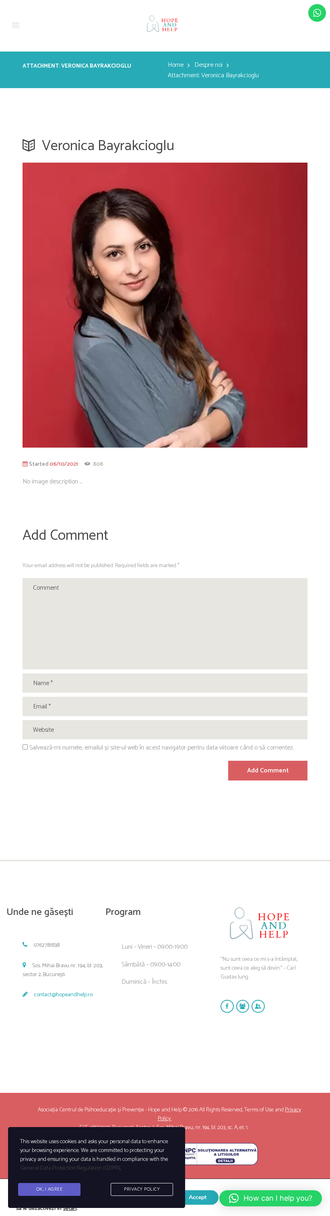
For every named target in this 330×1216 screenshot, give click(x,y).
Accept (197, 1197)
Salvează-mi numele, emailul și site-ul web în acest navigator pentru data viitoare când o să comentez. (161, 747)
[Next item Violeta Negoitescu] (236, 305)
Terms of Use (259, 1110)
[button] (270, 1198)
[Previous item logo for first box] (94, 305)
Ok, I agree (49, 1189)
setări (69, 1208)
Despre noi (208, 65)
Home (176, 65)
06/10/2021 (64, 464)
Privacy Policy (142, 1189)
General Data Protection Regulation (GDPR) (70, 1168)
